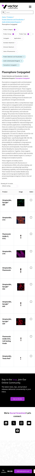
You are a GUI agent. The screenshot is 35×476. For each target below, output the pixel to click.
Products (10, 17)
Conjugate (6, 38)
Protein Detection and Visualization (13, 19)
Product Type (23, 34)
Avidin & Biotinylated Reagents (11, 22)
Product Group (8, 34)
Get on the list (17, 399)
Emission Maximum (8, 47)
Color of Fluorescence (9, 51)
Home (4, 17)
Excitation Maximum (9, 42)
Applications (17, 38)
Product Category (9, 29)
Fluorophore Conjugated (10, 65)
